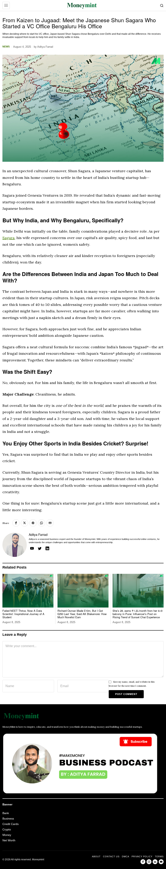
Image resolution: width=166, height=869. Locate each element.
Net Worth (8, 840)
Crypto (6, 829)
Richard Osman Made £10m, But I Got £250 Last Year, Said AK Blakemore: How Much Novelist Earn (82, 614)
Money (6, 834)
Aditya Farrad (45, 46)
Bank (5, 813)
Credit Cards (10, 824)
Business (8, 818)
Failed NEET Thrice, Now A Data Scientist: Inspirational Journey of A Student (23, 614)
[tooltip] (16, 523)
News (6, 46)
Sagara (8, 237)
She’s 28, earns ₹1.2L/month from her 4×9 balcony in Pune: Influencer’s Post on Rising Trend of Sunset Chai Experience (137, 614)
